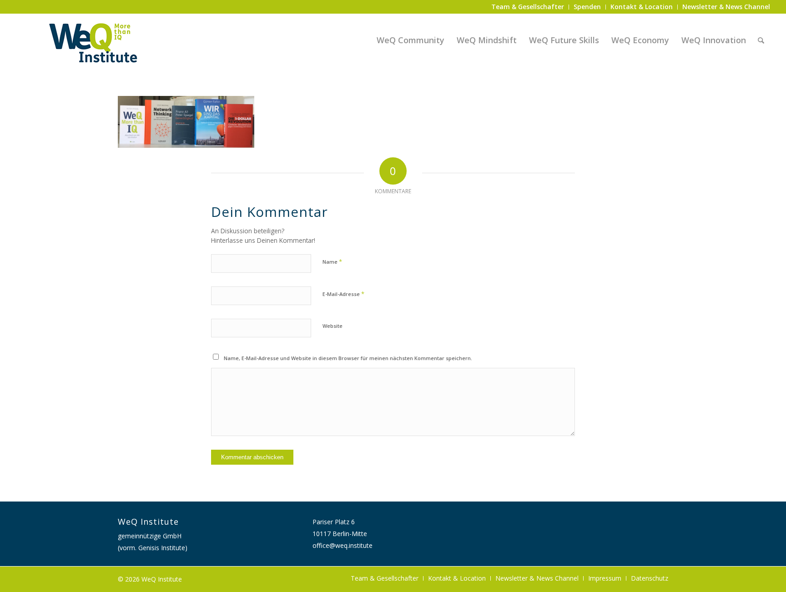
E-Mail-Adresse (343, 294)
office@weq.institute (342, 545)
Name (332, 261)
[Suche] (761, 40)
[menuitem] (528, 7)
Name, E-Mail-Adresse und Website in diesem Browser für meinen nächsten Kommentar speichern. (348, 358)
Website (332, 325)
